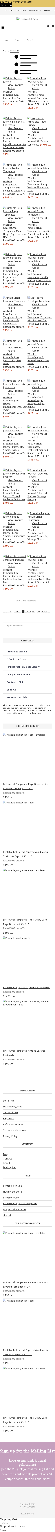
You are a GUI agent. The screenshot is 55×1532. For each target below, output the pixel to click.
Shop (17, 40)
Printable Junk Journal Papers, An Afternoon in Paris (38, 97)
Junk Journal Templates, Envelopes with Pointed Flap (40, 317)
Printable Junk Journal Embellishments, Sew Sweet (15, 405)
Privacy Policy (10, 1136)
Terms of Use (49, 10)
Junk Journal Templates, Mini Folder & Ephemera (14, 187)
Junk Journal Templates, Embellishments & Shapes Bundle (38, 448)
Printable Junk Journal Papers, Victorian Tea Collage (40, 576)
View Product (15, 85)
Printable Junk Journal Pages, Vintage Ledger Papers (36, 402)
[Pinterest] (25, 1493)
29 (42, 611)
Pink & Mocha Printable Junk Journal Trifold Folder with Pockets (14, 495)
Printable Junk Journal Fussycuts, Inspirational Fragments (13, 275)
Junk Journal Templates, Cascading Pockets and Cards (40, 230)
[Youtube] (29, 1493)
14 (33, 611)
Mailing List (9, 1167)
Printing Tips (34, 10)
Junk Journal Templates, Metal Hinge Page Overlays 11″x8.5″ (14, 232)
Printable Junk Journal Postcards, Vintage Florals (38, 536)
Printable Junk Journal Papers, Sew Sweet (38, 360)
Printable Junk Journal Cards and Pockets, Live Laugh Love (14, 577)
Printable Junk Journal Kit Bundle (38, 140)
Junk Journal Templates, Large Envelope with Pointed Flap (12, 319)
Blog (5, 1154)
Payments (8, 1118)
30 (45, 611)
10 (19, 611)
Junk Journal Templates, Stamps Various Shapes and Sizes (38, 186)
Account (9, 10)
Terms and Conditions (14, 1130)
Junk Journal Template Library (23, 666)
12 (26, 611)
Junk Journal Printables (19, 674)
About (6, 1163)
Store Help (21, 10)
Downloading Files (12, 1106)
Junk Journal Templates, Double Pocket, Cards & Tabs (39, 277)
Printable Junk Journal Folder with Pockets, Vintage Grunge (38, 495)
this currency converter (21, 707)
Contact (7, 1158)
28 (38, 611)
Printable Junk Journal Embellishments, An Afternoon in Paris (14, 143)
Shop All (11, 689)
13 (29, 611)
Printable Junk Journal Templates (20, 1203)
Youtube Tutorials (17, 697)
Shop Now (6, 5)
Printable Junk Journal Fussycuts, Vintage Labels (13, 446)
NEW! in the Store (16, 659)
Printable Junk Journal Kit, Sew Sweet (12, 360)
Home (6, 40)
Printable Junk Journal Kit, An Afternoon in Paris (13, 97)
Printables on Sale (17, 651)
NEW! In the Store (12, 1191)
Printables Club (15, 681)
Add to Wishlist (9, 90)
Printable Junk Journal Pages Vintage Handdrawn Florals (14, 534)
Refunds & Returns (13, 1124)
